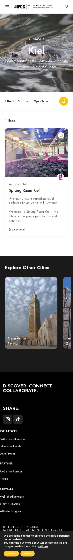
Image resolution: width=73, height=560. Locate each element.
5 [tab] (34, 357)
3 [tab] (22, 357)
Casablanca (17, 338)
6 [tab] (39, 357)
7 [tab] (45, 357)
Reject (27, 553)
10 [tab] (63, 357)
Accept (11, 553)
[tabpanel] (31, 313)
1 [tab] (10, 357)
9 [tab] (57, 357)
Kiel (24, 184)
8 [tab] (51, 357)
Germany (36, 39)
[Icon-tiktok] (18, 419)
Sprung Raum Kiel (24, 190)
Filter (8, 101)
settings (43, 546)
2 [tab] (16, 357)
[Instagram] (7, 419)
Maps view (63, 101)
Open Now (41, 101)
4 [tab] (28, 357)
